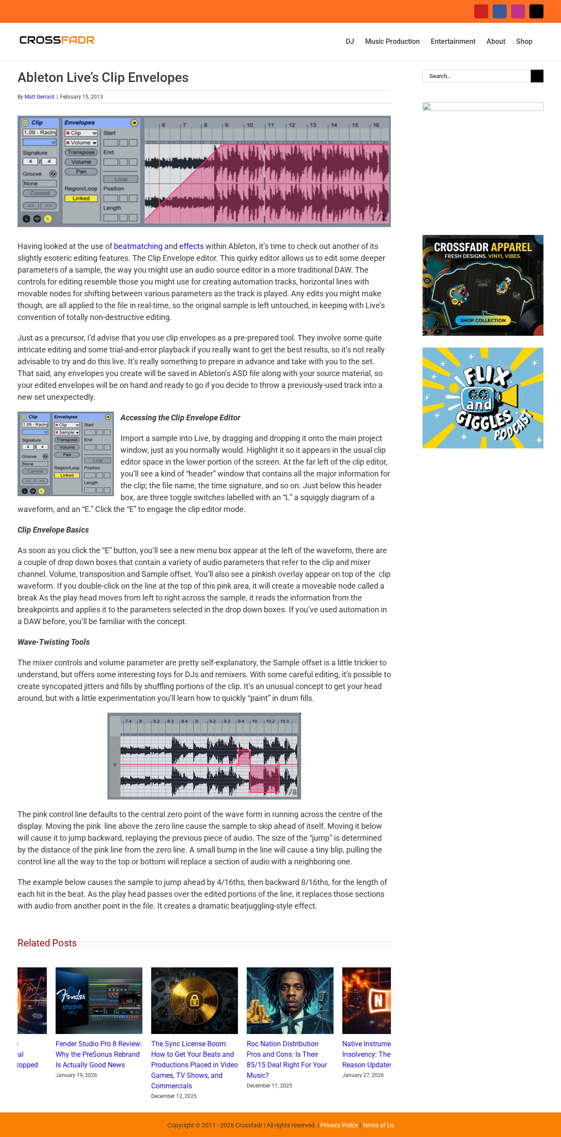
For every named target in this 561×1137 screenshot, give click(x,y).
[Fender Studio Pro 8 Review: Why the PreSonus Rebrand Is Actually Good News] (156, 972)
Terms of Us (378, 1125)
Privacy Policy (339, 1125)
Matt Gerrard (39, 97)
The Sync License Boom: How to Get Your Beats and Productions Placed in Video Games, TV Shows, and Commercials (252, 1065)
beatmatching (138, 246)
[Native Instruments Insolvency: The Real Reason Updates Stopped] (61, 972)
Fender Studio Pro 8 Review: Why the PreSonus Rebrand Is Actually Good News (156, 1054)
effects (191, 246)
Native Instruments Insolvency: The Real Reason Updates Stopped (57, 1054)
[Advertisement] (483, 599)
